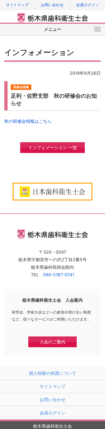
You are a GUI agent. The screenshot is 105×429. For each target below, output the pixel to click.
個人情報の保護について (52, 373)
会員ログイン (87, 4)
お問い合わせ (52, 4)
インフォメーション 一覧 (52, 147)
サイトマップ (17, 4)
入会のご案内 (52, 342)
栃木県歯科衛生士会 (52, 18)
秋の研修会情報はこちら (28, 121)
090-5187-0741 (58, 274)
